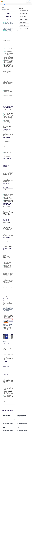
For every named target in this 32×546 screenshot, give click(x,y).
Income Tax (9, 4)
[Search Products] (27, 1)
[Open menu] (30, 1)
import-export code (6, 92)
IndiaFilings (3, 4)
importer (4, 30)
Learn (6, 4)
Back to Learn (5, 406)
